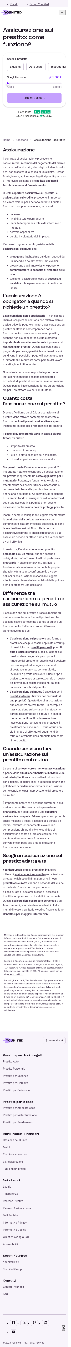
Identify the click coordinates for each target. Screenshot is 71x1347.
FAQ (5, 1294)
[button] (55, 77)
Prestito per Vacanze (15, 1076)
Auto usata (36, 66)
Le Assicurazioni (13, 1161)
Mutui (6, 1147)
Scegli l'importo (16, 77)
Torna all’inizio (56, 1040)
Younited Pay (11, 1262)
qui (27, 945)
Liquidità (15, 66)
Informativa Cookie (14, 1229)
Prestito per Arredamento (18, 1122)
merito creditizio (15, 974)
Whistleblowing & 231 (16, 1237)
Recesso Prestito (13, 1201)
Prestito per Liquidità (15, 1083)
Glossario (22, 140)
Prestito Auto (11, 1061)
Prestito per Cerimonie (16, 1090)
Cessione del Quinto (15, 1140)
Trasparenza (10, 1193)
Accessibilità (10, 1244)
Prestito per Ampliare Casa (19, 1108)
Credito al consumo (15, 1154)
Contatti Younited (13, 1287)
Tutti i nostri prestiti (14, 1168)
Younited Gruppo (13, 1269)
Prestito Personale (14, 1068)
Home (6, 140)
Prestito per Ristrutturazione (20, 1115)
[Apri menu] (62, 12)
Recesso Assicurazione (17, 1208)
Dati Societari (11, 1215)
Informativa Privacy (15, 1222)
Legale (7, 1186)
